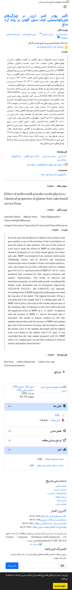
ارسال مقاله (60, 496)
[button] (59, 579)
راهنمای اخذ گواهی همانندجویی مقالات (48, 527)
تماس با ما (61, 500)
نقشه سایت (61, 504)
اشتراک (12, 565)
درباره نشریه (60, 489)
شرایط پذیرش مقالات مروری (53, 519)
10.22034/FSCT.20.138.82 (50, 47)
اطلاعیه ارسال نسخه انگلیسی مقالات (49, 523)
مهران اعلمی (47, 34)
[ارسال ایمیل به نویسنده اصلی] (40, 33)
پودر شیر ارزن (48, 156)
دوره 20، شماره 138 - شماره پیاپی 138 (22, 388)
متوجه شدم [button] (60, 586)
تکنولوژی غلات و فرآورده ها (53, 174)
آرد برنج (62, 156)
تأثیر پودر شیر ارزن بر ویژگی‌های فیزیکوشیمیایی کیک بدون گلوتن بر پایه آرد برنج (36, 19)
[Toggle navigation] (37, 6)
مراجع (57, 372)
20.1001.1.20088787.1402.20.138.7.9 (46, 165)
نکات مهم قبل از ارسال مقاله (53, 516)
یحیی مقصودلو (29, 34)
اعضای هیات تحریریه (56, 493)
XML (57, 415)
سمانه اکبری (62, 34)
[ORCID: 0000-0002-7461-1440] (58, 37)
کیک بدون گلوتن (31, 156)
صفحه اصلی (61, 485)
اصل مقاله (50, 420)
